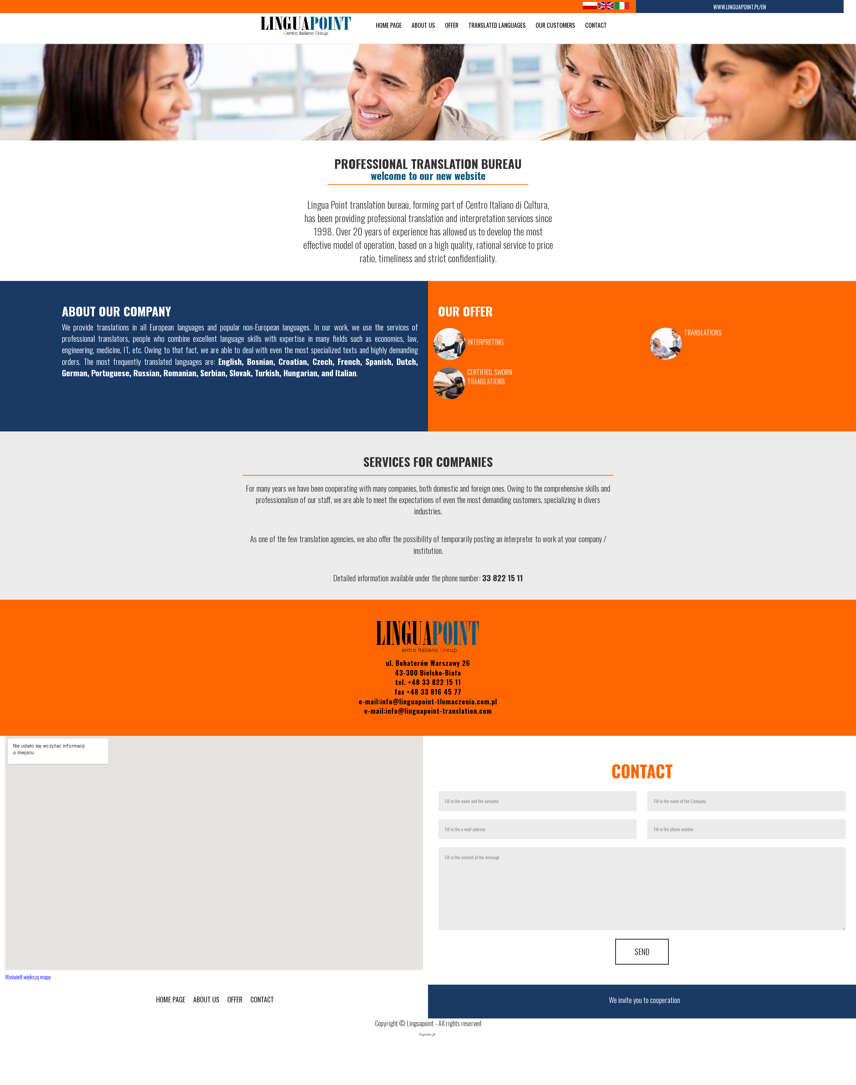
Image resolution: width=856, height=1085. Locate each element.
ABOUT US (423, 25)
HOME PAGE (389, 25)
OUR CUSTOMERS (555, 25)
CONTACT (596, 25)
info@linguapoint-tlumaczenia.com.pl (438, 701)
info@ (395, 711)
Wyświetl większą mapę (28, 977)
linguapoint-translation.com (448, 711)
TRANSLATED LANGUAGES (497, 25)
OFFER (451, 25)
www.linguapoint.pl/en (739, 7)
